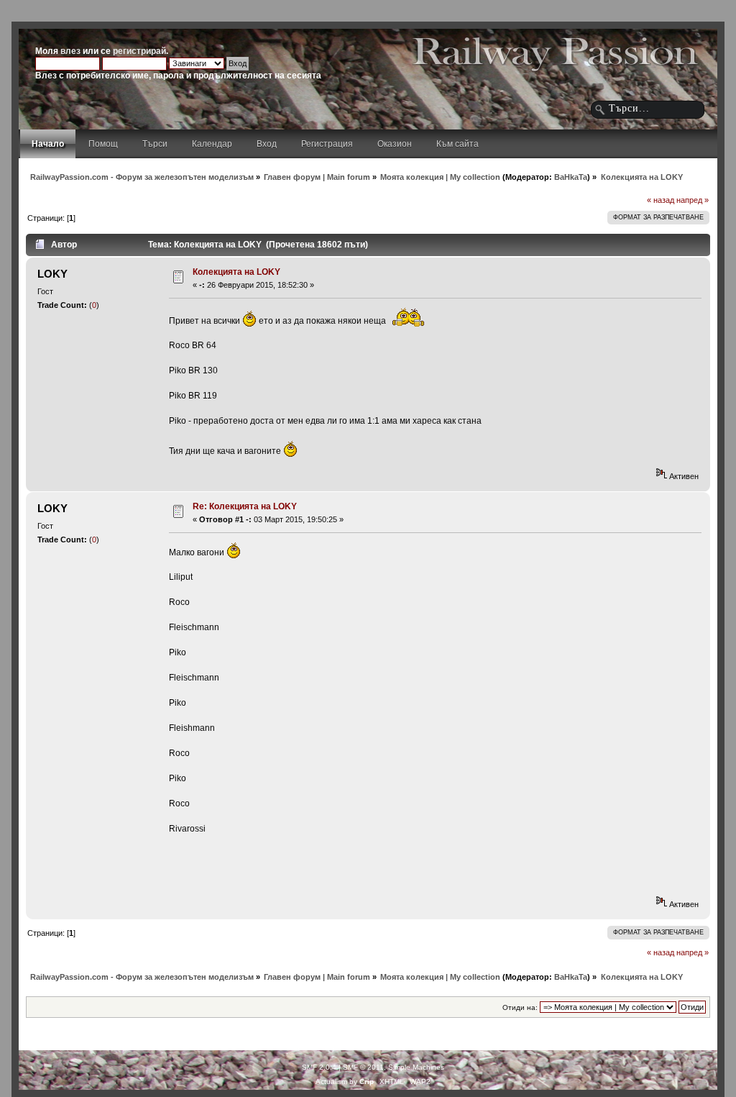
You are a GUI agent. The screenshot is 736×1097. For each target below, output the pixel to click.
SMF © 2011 (363, 1067)
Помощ (103, 144)
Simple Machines (416, 1067)
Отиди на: (520, 1007)
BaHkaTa (570, 177)
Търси (154, 144)
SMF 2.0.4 (319, 1067)
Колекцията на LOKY (236, 272)
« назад (660, 200)
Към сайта (457, 144)
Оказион (394, 144)
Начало (48, 144)
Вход (267, 144)
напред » (692, 200)
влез (70, 51)
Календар (212, 144)
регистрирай (139, 51)
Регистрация (327, 144)
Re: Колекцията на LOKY (245, 506)
